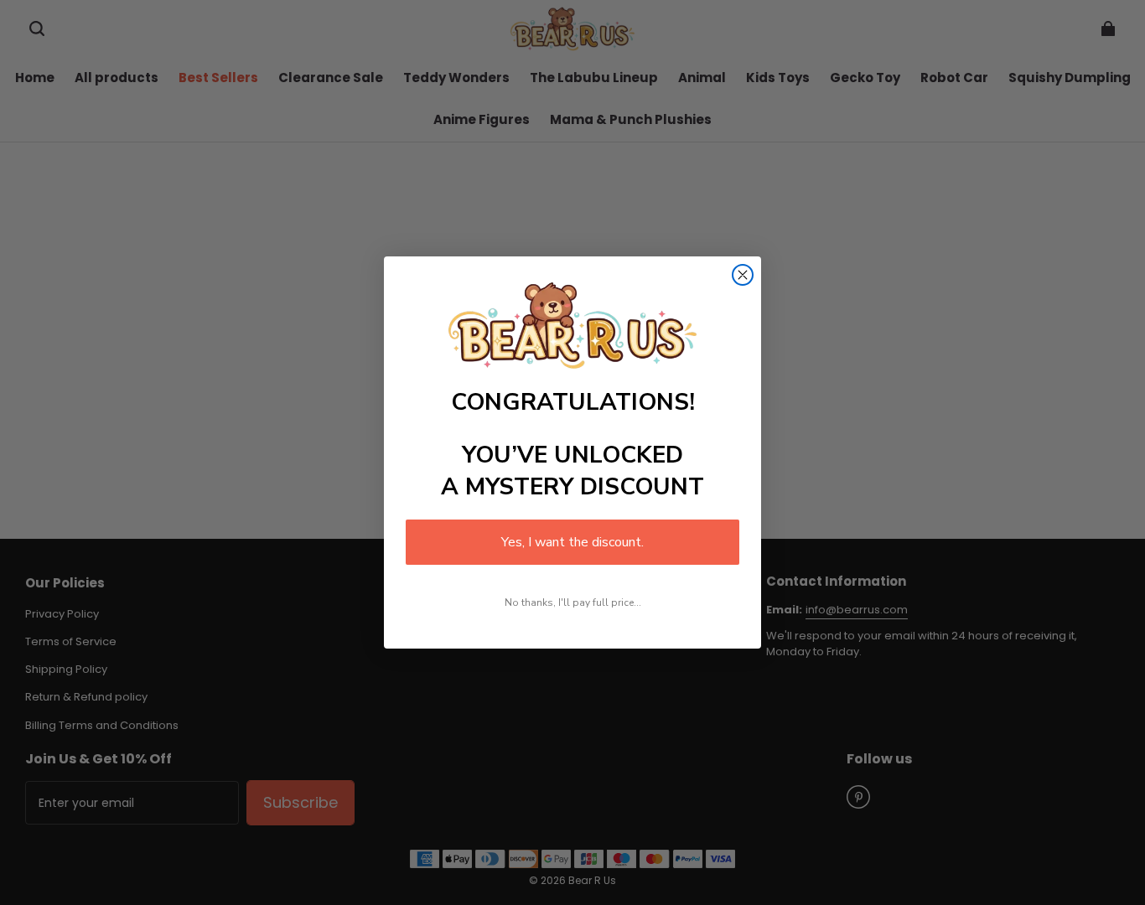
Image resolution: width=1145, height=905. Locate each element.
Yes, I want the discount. (572, 542)
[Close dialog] (743, 275)
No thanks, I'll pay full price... (573, 602)
